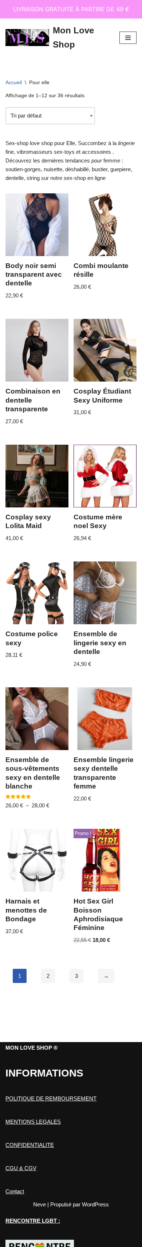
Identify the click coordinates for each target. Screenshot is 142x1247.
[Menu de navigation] (128, 38)
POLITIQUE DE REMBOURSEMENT (50, 1098)
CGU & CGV (20, 1168)
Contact (14, 1191)
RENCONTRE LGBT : (32, 1221)
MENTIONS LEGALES (33, 1122)
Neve (39, 1204)
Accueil (13, 82)
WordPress (95, 1204)
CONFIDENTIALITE (29, 1145)
